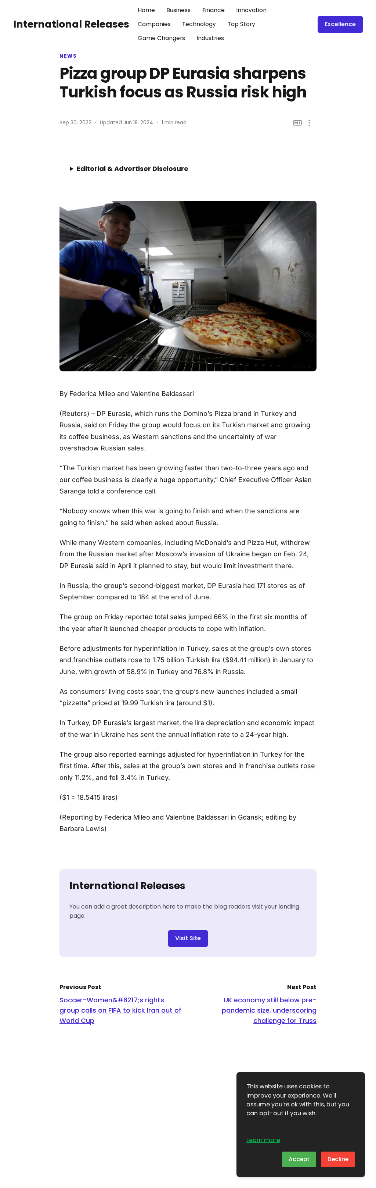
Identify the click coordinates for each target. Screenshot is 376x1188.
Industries (210, 38)
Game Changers (161, 38)
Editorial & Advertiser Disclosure (132, 168)
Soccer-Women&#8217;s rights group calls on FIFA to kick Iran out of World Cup (120, 1010)
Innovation (251, 10)
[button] (309, 123)
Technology (199, 24)
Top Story (241, 24)
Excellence (340, 24)
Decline (338, 1159)
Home (146, 10)
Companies (154, 24)
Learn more (263, 1140)
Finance (213, 10)
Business (178, 10)
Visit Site (188, 938)
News (68, 56)
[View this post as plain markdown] (297, 123)
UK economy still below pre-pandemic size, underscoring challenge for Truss (269, 1010)
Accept (299, 1159)
